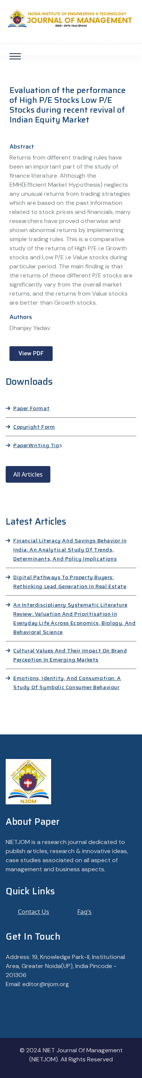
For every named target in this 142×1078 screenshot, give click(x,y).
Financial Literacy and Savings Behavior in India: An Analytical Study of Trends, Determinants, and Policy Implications (69, 549)
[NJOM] (71, 18)
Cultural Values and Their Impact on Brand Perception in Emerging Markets (70, 655)
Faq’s (84, 912)
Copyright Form (34, 427)
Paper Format (31, 408)
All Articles (28, 474)
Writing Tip (43, 445)
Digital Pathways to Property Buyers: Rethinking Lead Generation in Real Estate (69, 581)
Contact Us (33, 912)
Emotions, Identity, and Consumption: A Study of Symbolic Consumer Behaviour (67, 682)
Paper (20, 445)
